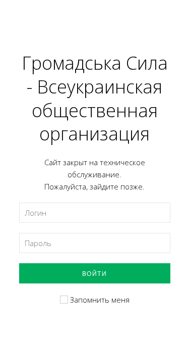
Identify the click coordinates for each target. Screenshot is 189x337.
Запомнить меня (99, 300)
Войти (94, 273)
